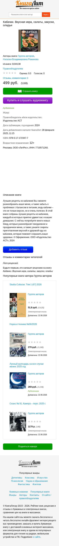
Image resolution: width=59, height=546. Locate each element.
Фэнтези (37, 484)
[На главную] (29, 5)
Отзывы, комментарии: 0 (15, 78)
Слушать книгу (30, 91)
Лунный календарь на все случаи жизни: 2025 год (26, 365)
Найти (45, 15)
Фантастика (24, 484)
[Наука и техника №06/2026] (18, 345)
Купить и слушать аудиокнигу (27, 100)
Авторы (23, 495)
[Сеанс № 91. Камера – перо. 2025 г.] (18, 424)
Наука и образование (37, 481)
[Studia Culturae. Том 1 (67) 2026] (18, 305)
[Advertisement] (29, 172)
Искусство (42, 478)
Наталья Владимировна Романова (20, 59)
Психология (17, 481)
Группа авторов (26, 56)
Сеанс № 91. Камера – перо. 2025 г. (28, 403)
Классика (29, 478)
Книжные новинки (18, 492)
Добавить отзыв (18, 249)
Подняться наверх (27, 446)
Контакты (34, 495)
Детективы (16, 478)
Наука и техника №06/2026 (23, 324)
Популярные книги (40, 492)
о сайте (36, 537)
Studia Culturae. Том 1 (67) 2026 (26, 284)
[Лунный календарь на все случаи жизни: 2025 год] (18, 384)
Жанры (12, 495)
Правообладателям (13, 69)
